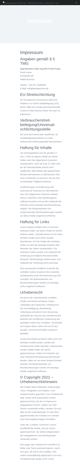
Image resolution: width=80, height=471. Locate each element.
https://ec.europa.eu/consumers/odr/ (43, 107)
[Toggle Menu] (76, 2)
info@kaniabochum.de (37, 88)
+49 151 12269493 (37, 85)
